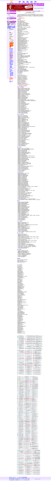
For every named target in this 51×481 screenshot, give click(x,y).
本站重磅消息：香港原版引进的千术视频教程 (38, 6)
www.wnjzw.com (13, 23)
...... (11, 28)
